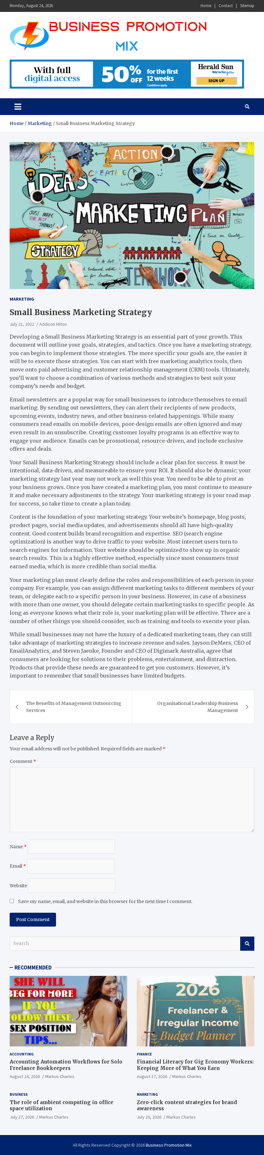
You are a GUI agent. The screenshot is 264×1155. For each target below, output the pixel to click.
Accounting (22, 1054)
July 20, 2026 (149, 1117)
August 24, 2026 (25, 1076)
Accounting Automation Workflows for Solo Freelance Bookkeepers (66, 1065)
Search (247, 944)
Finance (144, 1054)
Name (18, 847)
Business (19, 1094)
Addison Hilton (53, 324)
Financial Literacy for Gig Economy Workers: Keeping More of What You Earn (195, 1065)
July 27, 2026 (22, 1117)
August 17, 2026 (152, 1076)
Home (206, 5)
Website (18, 886)
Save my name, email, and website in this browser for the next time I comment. (105, 901)
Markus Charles (59, 1076)
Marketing (22, 299)
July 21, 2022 (22, 324)
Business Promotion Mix (169, 1145)
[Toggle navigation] (18, 106)
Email (18, 866)
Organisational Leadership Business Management (197, 706)
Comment (23, 761)
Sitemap (247, 5)
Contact (226, 5)
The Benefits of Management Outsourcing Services (73, 706)
